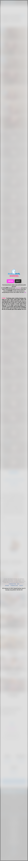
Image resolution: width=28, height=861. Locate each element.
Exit (18, 281)
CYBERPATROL (14, 585)
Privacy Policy (18, 288)
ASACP (21, 585)
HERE (25, 292)
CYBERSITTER (12, 584)
